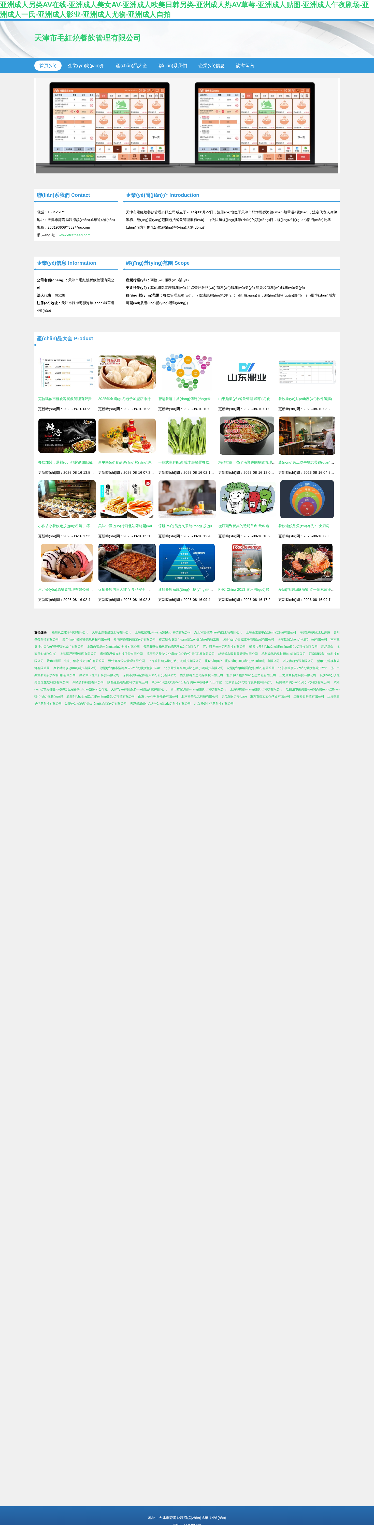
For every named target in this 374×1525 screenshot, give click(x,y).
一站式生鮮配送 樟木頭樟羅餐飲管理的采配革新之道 (199, 462)
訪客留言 (245, 65)
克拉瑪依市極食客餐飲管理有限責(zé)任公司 (73, 399)
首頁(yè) (47, 65)
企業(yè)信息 (211, 65)
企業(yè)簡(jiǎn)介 (86, 65)
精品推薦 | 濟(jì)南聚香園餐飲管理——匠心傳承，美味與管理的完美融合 (275, 462)
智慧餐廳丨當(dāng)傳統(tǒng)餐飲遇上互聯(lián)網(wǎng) (204, 399)
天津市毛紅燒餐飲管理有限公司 (87, 38)
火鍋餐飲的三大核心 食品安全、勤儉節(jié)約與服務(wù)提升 (146, 589)
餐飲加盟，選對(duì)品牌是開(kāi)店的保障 (72, 462)
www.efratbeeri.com (75, 235)
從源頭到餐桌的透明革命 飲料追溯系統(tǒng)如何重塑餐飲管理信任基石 (275, 526)
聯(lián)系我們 (173, 65)
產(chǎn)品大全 (131, 65)
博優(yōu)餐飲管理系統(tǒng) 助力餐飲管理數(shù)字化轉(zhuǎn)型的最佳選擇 (187, 125)
